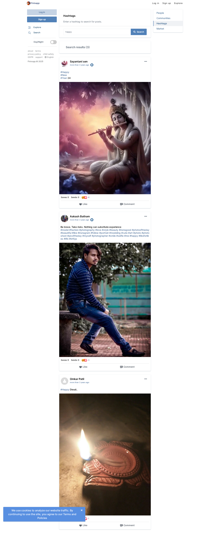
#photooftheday (140, 229)
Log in (42, 12)
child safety (48, 54)
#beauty (113, 229)
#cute (124, 232)
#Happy (65, 72)
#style (105, 229)
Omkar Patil (77, 379)
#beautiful (66, 232)
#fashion (74, 229)
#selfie (120, 235)
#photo (137, 232)
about (30, 51)
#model (65, 229)
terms (38, 51)
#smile (112, 235)
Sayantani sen (79, 61)
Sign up (42, 19)
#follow (95, 232)
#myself (86, 235)
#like (74, 232)
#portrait (104, 232)
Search (140, 31)
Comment (129, 204)
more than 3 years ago (79, 65)
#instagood (125, 229)
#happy (134, 235)
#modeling (115, 232)
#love (98, 229)
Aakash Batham (80, 216)
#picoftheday (74, 235)
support (38, 57)
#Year (64, 78)
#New (64, 75)
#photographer (100, 235)
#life (66, 238)
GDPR (30, 57)
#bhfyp (73, 238)
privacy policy (34, 54)
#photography (87, 229)
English (50, 57)
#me (126, 235)
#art (130, 232)
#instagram (84, 232)
